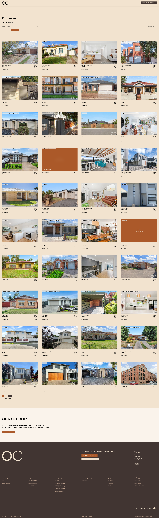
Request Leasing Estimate (60, 490)
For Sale (30, 478)
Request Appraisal (6, 483)
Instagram (136, 463)
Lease (64, 3)
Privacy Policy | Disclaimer (86, 516)
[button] (3, 52)
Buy (59, 3)
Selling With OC (5, 478)
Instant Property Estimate (139, 485)
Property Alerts (32, 485)
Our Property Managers (60, 483)
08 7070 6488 (137, 452)
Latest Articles (137, 478)
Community (110, 483)
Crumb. (150, 516)
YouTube (136, 467)
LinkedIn (136, 465)
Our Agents (4, 482)
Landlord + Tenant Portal (60, 486)
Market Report (137, 480)
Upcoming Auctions (33, 483)
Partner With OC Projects (86, 478)
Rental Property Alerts (59, 491)
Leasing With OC (58, 478)
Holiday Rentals (58, 485)
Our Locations (111, 482)
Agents (70, 3)
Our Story (110, 478)
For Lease (57, 480)
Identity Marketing (143, 516)
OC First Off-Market (33, 480)
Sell (55, 3)
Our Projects (84, 480)
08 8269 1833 (137, 456)
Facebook (136, 464)
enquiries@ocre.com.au (139, 459)
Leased (56, 482)
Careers (109, 485)
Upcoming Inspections (33, 482)
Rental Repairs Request (60, 488)
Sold (3, 480)
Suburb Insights (137, 483)
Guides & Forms (137, 482)
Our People (110, 480)
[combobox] (20, 27)
